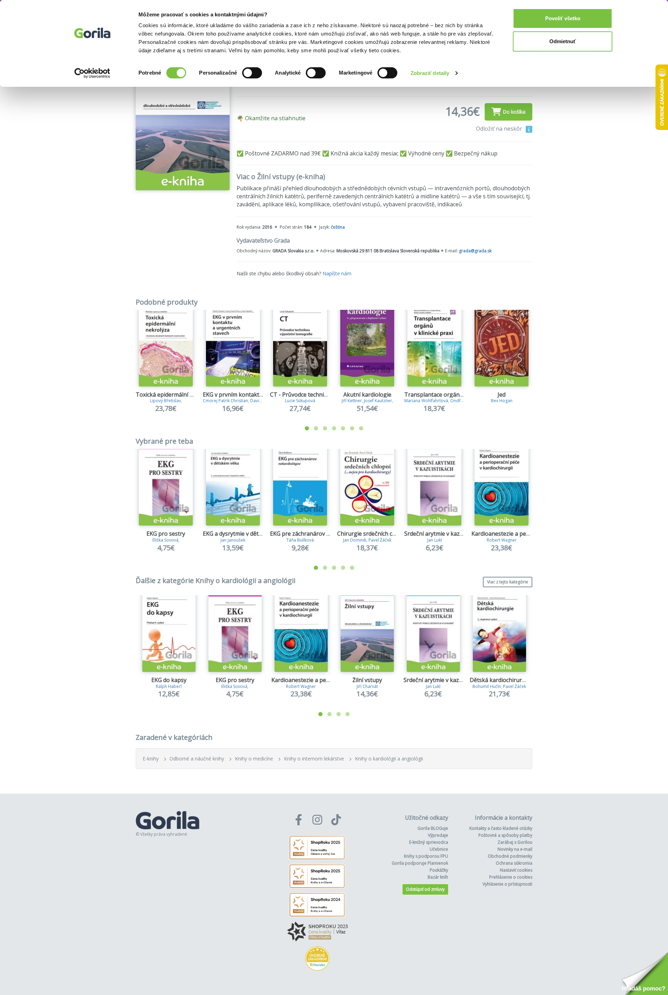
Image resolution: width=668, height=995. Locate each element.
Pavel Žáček (379, 540)
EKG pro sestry (165, 533)
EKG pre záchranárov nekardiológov (317, 533)
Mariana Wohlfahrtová (426, 401)
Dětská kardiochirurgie (500, 680)
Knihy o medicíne (254, 758)
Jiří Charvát (367, 686)
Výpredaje (438, 835)
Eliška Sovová (165, 540)
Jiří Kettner (352, 401)
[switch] (252, 72)
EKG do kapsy (168, 680)
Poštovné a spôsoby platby (505, 835)
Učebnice (439, 849)
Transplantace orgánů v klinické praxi (453, 394)
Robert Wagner (502, 540)
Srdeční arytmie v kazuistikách (443, 533)
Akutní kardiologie (367, 394)
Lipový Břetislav (165, 401)
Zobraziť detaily (430, 73)
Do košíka (514, 111)
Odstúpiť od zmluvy (425, 889)
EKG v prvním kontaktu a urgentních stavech (261, 394)
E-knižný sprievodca (428, 842)
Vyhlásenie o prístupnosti (507, 884)
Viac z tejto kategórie (507, 582)
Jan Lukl (434, 540)
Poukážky (439, 870)
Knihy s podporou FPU (426, 856)
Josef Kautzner (378, 401)
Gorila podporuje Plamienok (420, 863)
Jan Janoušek (233, 540)
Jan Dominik (354, 540)
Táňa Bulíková (300, 540)
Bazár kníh (438, 877)
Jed (502, 394)
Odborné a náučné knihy (196, 758)
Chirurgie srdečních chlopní (373, 533)
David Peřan (262, 401)
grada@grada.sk (475, 251)
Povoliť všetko (562, 18)
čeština (338, 227)
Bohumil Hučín (486, 686)
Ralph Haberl (169, 686)
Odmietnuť (562, 41)
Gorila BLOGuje (433, 828)
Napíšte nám (337, 273)
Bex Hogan (501, 401)
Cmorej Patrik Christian (225, 401)
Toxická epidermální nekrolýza (175, 394)
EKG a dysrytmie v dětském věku (244, 533)
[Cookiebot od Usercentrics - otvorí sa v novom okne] (92, 73)
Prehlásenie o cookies (510, 877)
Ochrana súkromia (514, 863)
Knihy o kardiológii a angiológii (389, 758)
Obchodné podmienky (510, 856)
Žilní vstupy (367, 680)
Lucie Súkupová (300, 401)
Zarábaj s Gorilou (515, 842)
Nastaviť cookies (516, 870)
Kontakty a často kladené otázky (500, 828)
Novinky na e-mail (515, 849)
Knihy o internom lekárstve (314, 758)
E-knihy (151, 758)
